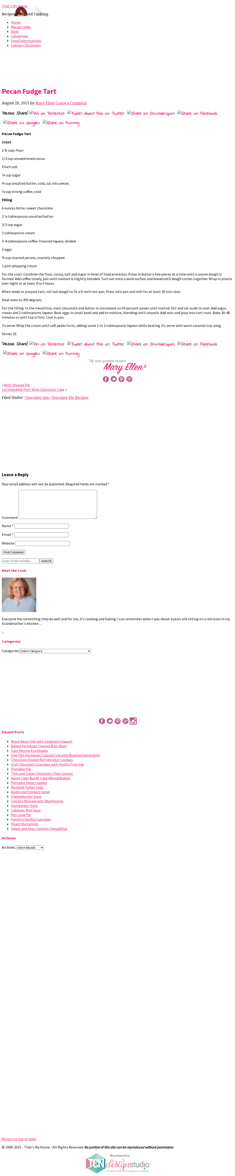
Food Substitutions (26, 40)
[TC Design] (117, 1172)
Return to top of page (19, 1139)
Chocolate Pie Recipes (69, 397)
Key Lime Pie (21, 814)
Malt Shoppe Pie (17, 385)
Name (8, 525)
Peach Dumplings (25, 824)
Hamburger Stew (24, 805)
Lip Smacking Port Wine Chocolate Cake (33, 389)
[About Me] (19, 610)
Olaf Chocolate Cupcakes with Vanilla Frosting (47, 764)
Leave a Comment (71, 103)
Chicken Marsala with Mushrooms (37, 801)
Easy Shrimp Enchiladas (29, 750)
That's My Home (15, 6)
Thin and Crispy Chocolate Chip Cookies (42, 773)
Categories (19, 36)
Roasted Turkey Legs (27, 787)
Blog (15, 31)
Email (7, 534)
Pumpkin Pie (21, 769)
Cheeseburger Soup (26, 796)
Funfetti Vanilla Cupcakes (31, 819)
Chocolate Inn (37, 397)
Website (8, 543)
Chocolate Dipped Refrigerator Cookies (42, 759)
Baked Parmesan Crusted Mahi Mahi (39, 746)
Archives (8, 847)
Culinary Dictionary (26, 45)
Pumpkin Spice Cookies (29, 782)
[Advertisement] (117, 66)
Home (16, 22)
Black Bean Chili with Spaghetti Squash (41, 741)
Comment (10, 517)
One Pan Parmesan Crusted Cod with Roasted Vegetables (55, 755)
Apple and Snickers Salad (30, 792)
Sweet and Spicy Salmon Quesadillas (39, 828)
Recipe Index (21, 27)
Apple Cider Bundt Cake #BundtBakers (40, 778)
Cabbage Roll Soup (26, 810)
